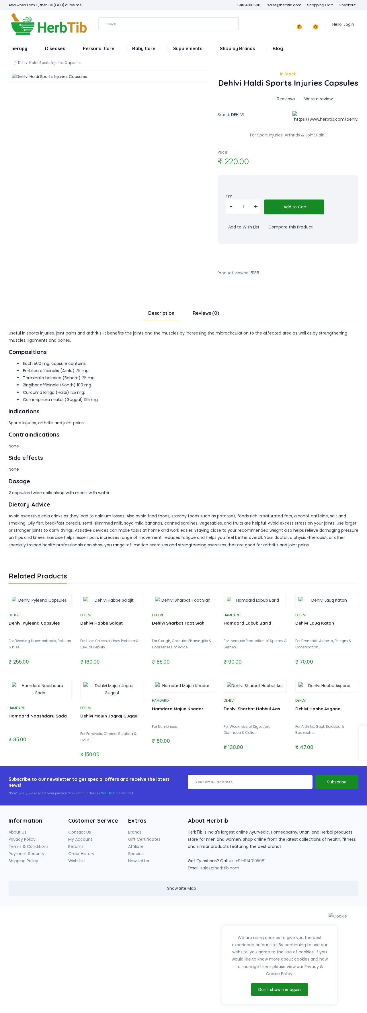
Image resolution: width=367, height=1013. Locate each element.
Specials (136, 853)
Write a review (318, 99)
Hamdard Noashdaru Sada (38, 716)
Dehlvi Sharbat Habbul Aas (252, 708)
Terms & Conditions (28, 846)
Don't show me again (279, 989)
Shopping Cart (320, 5)
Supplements (188, 48)
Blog (278, 48)
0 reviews (286, 99)
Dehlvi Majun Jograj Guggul (109, 716)
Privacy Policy (22, 839)
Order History (81, 853)
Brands (135, 832)
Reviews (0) (206, 313)
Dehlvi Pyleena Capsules (34, 623)
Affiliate (136, 846)
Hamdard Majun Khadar (178, 708)
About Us (17, 832)
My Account (80, 839)
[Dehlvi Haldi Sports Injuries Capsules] (109, 77)
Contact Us (79, 832)
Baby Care (144, 48)
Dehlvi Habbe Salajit (101, 623)
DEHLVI (237, 115)
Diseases (55, 48)
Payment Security (26, 853)
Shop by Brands (238, 48)
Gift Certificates (144, 839)
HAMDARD (232, 615)
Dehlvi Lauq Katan (314, 623)
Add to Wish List (243, 227)
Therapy (18, 48)
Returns (75, 846)
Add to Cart (294, 207)
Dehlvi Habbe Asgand (318, 708)
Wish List (76, 861)
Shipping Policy (23, 861)
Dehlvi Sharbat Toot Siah (178, 623)
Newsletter (138, 861)
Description (161, 313)
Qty (229, 195)
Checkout (347, 5)
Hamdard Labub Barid (247, 623)
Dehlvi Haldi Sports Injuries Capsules (49, 62)
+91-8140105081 (250, 861)
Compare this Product (290, 227)
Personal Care (99, 48)
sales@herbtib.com (219, 868)
